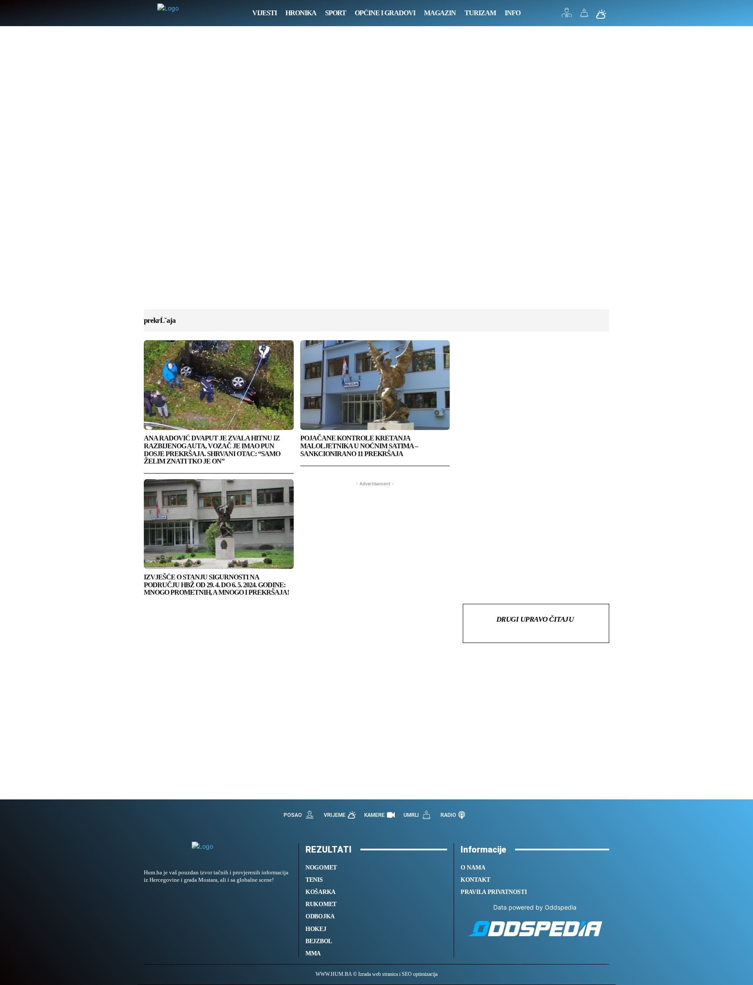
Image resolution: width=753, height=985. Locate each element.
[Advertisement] (376, 176)
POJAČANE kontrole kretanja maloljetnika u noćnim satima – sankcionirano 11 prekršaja (359, 445)
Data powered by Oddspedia (535, 907)
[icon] (567, 15)
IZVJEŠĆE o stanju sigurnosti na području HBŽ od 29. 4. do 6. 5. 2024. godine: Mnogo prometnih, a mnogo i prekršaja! (216, 584)
